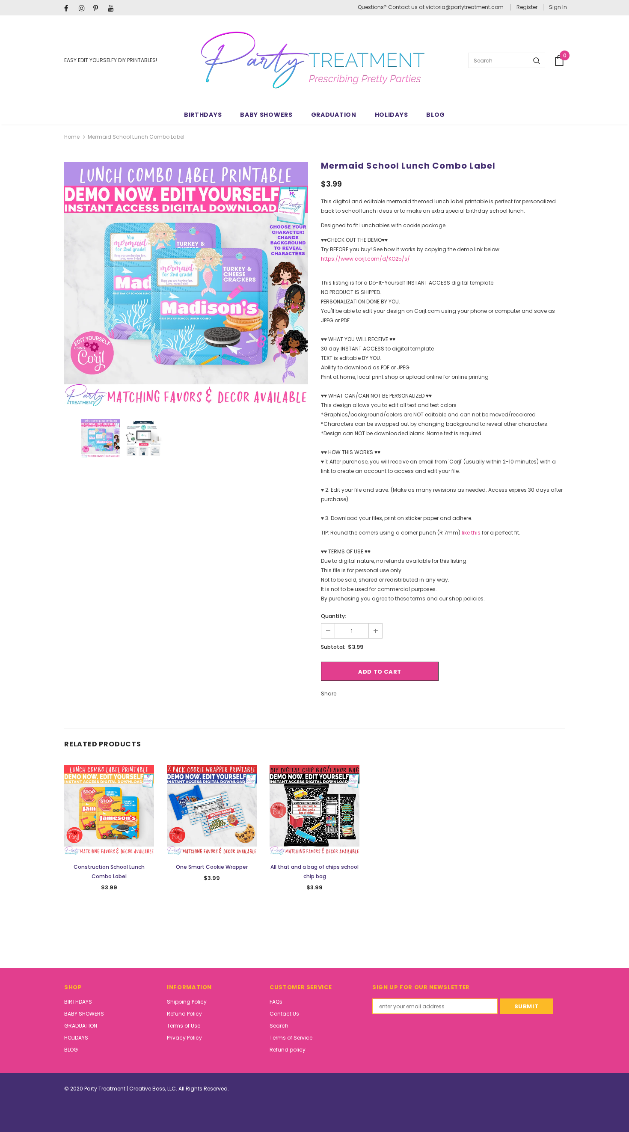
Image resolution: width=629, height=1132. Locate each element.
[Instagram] (84, 8)
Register (526, 7)
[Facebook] (69, 8)
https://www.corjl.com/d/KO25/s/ (365, 258)
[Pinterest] (98, 8)
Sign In (558, 7)
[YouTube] (113, 8)
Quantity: (333, 616)
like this (471, 532)
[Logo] (313, 60)
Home (72, 136)
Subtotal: (333, 647)
